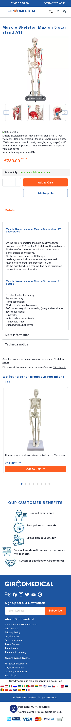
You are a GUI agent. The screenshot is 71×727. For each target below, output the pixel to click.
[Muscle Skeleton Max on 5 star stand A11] (13, 112)
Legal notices (12, 636)
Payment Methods (15, 667)
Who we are (11, 628)
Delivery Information (16, 671)
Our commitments (14, 640)
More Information (17, 335)
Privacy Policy (12, 632)
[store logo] (22, 12)
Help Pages (11, 675)
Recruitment (11, 648)
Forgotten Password (16, 663)
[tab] (35, 211)
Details (10, 210)
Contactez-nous (54, 3)
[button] (22, 484)
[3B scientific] (35, 132)
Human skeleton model (36, 359)
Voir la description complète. (19, 152)
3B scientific (59, 367)
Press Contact (12, 644)
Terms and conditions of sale (20, 624)
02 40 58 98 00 (20, 3)
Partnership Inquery (15, 652)
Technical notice (16, 344)
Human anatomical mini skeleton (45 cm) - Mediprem (35, 455)
